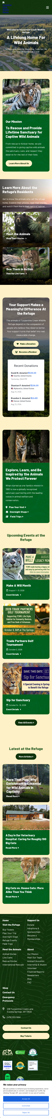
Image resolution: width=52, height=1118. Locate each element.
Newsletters (33, 975)
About (30, 949)
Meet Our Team (34, 957)
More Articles (25, 756)
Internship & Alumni (37, 964)
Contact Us (9, 992)
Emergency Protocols (9, 999)
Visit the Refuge (11, 924)
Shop (5, 988)
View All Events (25, 722)
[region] (26, 1099)
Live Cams (7, 957)
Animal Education (35, 961)
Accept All (26, 1099)
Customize (26, 1106)
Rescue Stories (10, 961)
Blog (29, 978)
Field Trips (16, 516)
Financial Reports (35, 971)
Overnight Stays (18, 511)
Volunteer (32, 968)
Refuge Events (10, 940)
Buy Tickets (8, 929)
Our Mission (32, 954)
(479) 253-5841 (14, 1017)
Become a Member (28, 352)
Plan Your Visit (16, 507)
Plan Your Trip (9, 933)
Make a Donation (27, 344)
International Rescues (13, 964)
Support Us (33, 920)
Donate (30, 924)
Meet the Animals (12, 949)
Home (6, 920)
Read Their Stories (15, 238)
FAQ (29, 982)
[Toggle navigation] (47, 7)
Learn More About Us (19, 163)
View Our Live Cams (15, 273)
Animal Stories (9, 954)
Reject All (26, 1112)
